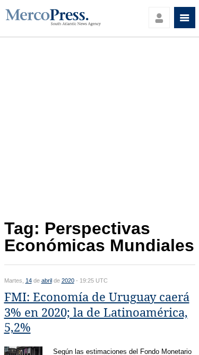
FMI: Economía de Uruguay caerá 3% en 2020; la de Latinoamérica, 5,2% (96, 312)
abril (46, 280)
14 (28, 280)
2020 (68, 280)
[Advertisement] (99, 131)
